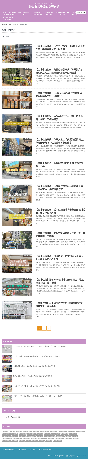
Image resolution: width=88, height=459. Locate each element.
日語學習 (14, 441)
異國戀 (34, 441)
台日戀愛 (37, 13)
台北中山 (62, 431)
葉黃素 (41, 441)
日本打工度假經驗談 (9, 13)
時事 (22, 441)
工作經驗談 (7, 436)
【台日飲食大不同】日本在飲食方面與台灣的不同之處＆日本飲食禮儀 (36, 386)
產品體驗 (75, 13)
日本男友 (51, 438)
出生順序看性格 (8, 18)
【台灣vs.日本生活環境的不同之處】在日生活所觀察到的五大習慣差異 (36, 356)
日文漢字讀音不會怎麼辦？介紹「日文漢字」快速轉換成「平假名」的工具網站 (39, 346)
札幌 (28, 441)
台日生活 (48, 434)
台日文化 (40, 434)
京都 (12, 431)
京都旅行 (19, 431)
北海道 (35, 431)
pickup (6, 431)
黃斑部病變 (58, 441)
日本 (68, 436)
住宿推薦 (27, 431)
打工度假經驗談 (50, 436)
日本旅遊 (34, 438)
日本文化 (17, 438)
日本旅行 (25, 438)
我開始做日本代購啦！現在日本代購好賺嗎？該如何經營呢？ (33, 376)
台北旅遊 (6, 434)
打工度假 (40, 436)
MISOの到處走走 (23, 13)
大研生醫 (73, 434)
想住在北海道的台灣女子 (44, 6)
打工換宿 (60, 436)
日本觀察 (6, 441)
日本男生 (59, 438)
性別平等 (23, 436)
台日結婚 (56, 434)
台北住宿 (70, 431)
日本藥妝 (76, 438)
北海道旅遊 (53, 431)
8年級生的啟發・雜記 (63, 13)
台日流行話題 (49, 13)
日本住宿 (74, 436)
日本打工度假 (8, 438)
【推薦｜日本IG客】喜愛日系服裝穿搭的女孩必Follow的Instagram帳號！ (37, 396)
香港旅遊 (49, 441)
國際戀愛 (65, 434)
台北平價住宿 (80, 431)
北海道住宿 (43, 431)
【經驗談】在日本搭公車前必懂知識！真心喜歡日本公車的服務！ (35, 366)
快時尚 (15, 436)
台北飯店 (14, 434)
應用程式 (31, 436)
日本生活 (42, 438)
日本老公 (67, 438)
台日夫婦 (23, 434)
